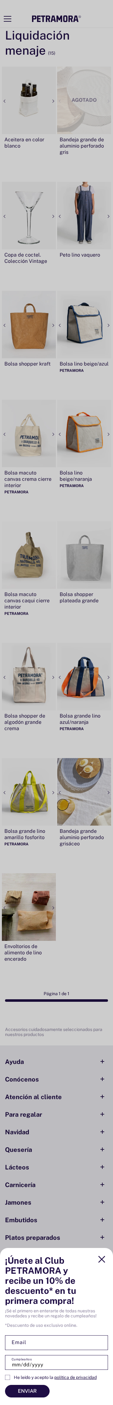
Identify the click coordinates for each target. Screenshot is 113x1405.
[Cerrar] (101, 1259)
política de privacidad (75, 1377)
